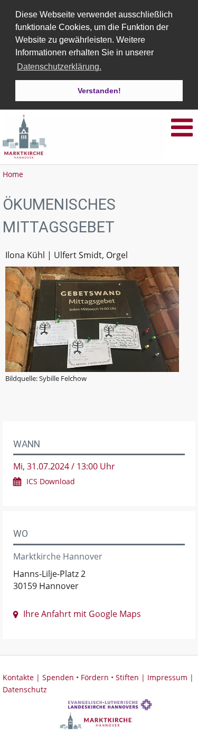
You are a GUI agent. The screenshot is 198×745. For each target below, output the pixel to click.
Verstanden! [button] (99, 90)
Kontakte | (22, 677)
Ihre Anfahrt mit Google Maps (82, 614)
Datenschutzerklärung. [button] (59, 66)
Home (13, 174)
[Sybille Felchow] (99, 319)
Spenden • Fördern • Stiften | (94, 677)
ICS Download (50, 481)
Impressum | (170, 677)
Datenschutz (25, 689)
